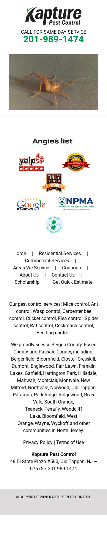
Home (19, 253)
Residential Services (60, 253)
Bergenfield (22, 359)
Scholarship (27, 282)
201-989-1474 (53, 39)
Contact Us (63, 275)
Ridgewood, (71, 395)
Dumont (20, 366)
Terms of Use (70, 442)
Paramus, (23, 395)
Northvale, (38, 387)
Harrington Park (59, 373)
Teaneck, (34, 409)
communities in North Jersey (53, 430)
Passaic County (55, 352)
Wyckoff (60, 423)
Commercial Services (47, 260)
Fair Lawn (66, 366)
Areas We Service (31, 268)
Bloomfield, (54, 416)
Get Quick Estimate (72, 282)
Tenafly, (53, 409)
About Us (29, 275)
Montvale (69, 380)
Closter (68, 359)
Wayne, (42, 423)
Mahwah (26, 380)
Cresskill (86, 359)
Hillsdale (87, 373)
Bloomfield (48, 359)
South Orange (58, 402)
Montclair (47, 380)
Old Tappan (83, 387)
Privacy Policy (38, 442)
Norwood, (60, 387)
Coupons (71, 268)
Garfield (33, 373)
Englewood (42, 366)
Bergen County (66, 344)
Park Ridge (45, 395)
